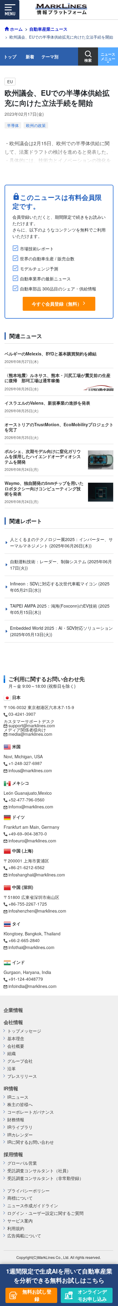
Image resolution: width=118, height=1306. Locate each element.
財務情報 (15, 1119)
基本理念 (15, 1038)
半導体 (13, 125)
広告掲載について (24, 1235)
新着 (30, 56)
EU (10, 81)
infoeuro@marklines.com (32, 841)
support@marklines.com (31, 725)
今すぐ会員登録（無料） (57, 303)
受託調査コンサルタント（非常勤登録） (45, 1178)
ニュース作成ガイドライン (32, 1205)
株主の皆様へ (20, 1104)
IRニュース (17, 1097)
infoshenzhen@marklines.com (37, 911)
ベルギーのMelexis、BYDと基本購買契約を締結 (51, 354)
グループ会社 (20, 1061)
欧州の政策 (36, 125)
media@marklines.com (30, 734)
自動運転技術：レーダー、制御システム (48, 561)
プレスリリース (22, 1076)
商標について (20, 1198)
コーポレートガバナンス (30, 1112)
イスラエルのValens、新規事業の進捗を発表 (47, 403)
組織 (11, 1053)
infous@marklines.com (30, 770)
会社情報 (13, 1022)
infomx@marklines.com (30, 807)
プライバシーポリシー (28, 1190)
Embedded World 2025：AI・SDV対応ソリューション (61, 628)
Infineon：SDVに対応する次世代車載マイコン (54, 584)
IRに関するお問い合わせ (30, 1142)
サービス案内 (20, 1220)
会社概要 (15, 1046)
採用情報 (13, 1154)
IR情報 (11, 1088)
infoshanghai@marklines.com (36, 875)
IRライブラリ (20, 1127)
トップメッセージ (24, 1030)
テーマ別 (49, 56)
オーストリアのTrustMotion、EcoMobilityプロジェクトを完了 (59, 427)
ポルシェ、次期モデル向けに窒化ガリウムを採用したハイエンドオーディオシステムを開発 (43, 456)
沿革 (11, 1068)
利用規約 (15, 1228)
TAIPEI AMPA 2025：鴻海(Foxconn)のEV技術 (54, 606)
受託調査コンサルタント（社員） (39, 1170)
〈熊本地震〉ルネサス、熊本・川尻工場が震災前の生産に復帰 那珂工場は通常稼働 (57, 378)
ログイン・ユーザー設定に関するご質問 (45, 1213)
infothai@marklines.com (31, 947)
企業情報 (13, 1010)
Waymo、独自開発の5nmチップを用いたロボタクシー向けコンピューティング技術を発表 (44, 488)
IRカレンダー (20, 1134)
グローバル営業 (22, 1163)
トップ (10, 56)
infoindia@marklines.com (32, 986)
